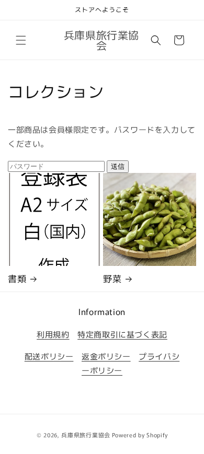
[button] (20, 40)
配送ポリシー (49, 356)
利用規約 (53, 334)
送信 (117, 166)
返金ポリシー (106, 356)
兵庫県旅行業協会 (85, 434)
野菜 (112, 278)
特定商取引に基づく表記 (122, 334)
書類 (17, 278)
